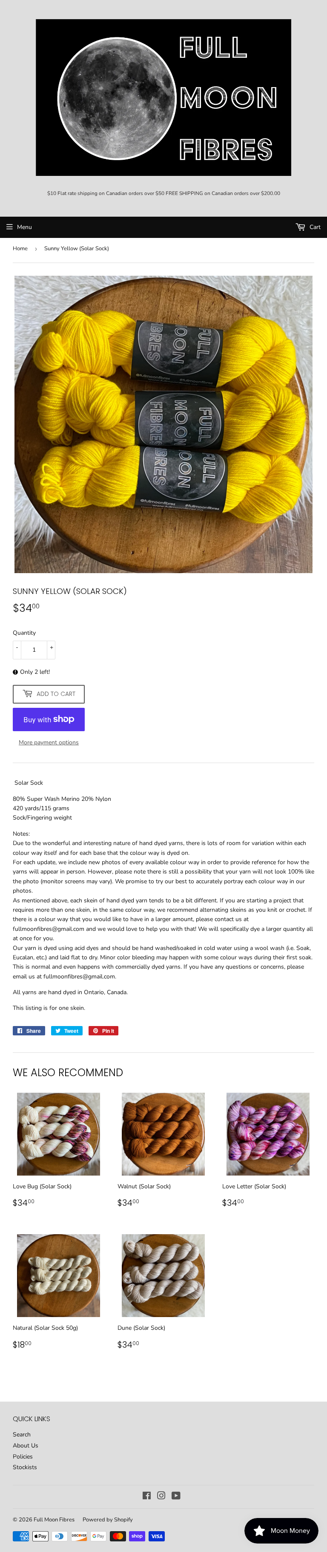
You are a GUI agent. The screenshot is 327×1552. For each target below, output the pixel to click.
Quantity (24, 633)
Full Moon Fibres (54, 1520)
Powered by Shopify (108, 1520)
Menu (24, 227)
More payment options (49, 742)
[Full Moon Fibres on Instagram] (161, 1497)
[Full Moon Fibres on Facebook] (146, 1497)
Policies (23, 1457)
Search (22, 1434)
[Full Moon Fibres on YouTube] (176, 1497)
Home (20, 248)
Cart (314, 227)
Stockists (25, 1467)
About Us (25, 1446)
